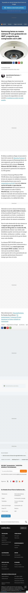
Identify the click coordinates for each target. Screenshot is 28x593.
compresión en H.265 (8, 183)
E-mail (22, 63)
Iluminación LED (18, 505)
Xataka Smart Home (6, 542)
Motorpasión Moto (18, 557)
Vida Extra (16, 538)
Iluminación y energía (19, 498)
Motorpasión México (19, 582)
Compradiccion (5, 569)
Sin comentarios (7, 62)
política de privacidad (22, 474)
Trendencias (4, 564)
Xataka (3, 535)
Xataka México (5, 576)
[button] (14, 75)
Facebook (14, 63)
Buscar (26, 522)
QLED (25, 24)
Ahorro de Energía (6, 505)
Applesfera (4, 540)
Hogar (3, 498)
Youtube (13, 481)
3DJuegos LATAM (18, 576)
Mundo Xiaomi (5, 544)
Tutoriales (4, 501)
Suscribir (23, 471)
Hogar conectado (18, 24)
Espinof (16, 547)
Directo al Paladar (6, 555)
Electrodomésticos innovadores (19, 494)
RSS (19, 481)
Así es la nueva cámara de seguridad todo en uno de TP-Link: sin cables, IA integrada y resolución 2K (15, 455)
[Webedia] (5, 529)
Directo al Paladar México (6, 583)
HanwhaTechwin (18, 313)
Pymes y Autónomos (19, 566)
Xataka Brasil (5, 578)
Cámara (22, 324)
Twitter (16, 63)
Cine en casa (5, 511)
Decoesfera (4, 566)
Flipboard (19, 63)
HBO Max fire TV (16, 459)
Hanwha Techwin (19, 158)
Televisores (4, 494)
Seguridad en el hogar (12, 324)
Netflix (4, 24)
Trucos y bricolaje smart (18, 501)
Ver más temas (6, 516)
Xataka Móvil (5, 538)
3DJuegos (16, 535)
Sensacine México (18, 578)
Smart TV (4, 508)
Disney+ (10, 24)
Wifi (15, 511)
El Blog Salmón (17, 564)
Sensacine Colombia (19, 580)
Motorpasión (17, 555)
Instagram (16, 481)
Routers (16, 508)
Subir (22, 528)
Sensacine (16, 545)
